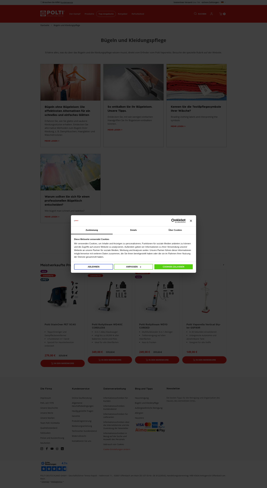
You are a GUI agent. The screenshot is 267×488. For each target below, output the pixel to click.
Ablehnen (93, 267)
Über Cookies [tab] (175, 230)
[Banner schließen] (191, 220)
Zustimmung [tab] (92, 230)
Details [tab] (133, 230)
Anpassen (132, 267)
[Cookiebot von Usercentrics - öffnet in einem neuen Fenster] (173, 221)
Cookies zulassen (173, 267)
